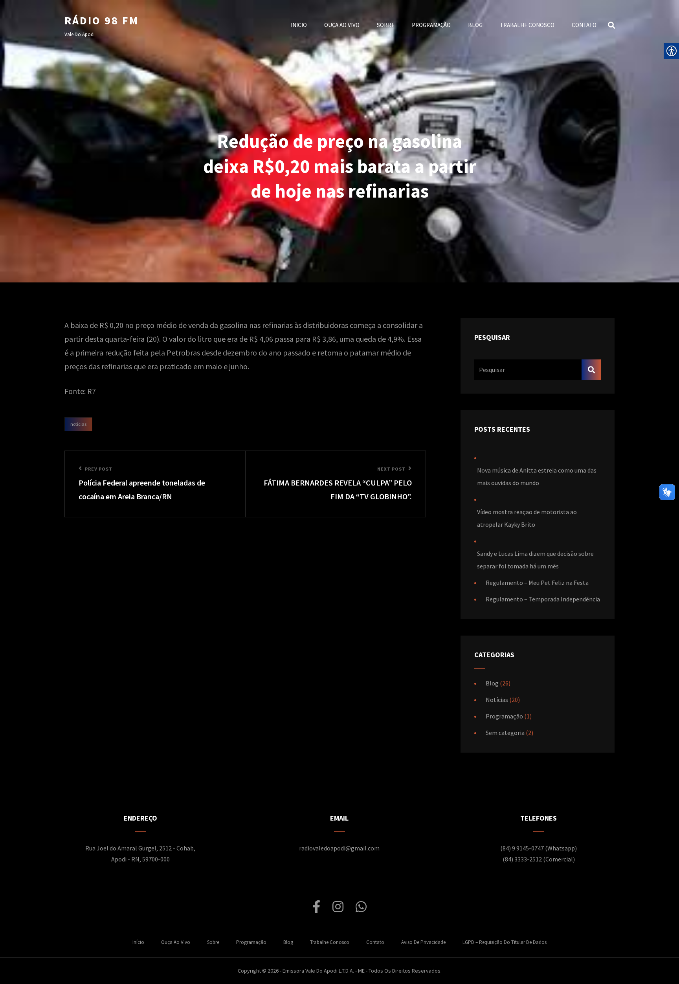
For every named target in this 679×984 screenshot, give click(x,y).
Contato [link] (584, 25)
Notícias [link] (78, 424)
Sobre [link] (386, 25)
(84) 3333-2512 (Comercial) (539, 859)
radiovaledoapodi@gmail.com (339, 848)
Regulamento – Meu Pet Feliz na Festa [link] (537, 582)
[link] (155, 484)
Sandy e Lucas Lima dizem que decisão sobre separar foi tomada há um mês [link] (535, 560)
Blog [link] (475, 25)
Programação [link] (431, 25)
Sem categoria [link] (505, 733)
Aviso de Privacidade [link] (423, 942)
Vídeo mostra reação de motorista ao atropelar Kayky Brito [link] (527, 518)
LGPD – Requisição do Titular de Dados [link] (504, 942)
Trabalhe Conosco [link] (527, 25)
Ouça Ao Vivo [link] (342, 25)
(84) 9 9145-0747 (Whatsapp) (538, 848)
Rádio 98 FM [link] (101, 20)
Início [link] (138, 942)
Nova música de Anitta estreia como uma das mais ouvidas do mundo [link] (536, 476)
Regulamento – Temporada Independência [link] (543, 599)
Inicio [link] (299, 25)
